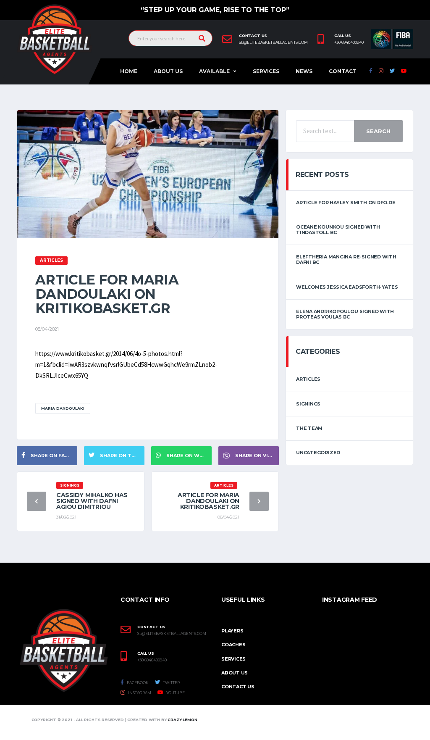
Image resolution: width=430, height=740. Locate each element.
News (304, 71)
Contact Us (237, 687)
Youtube (175, 692)
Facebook (137, 682)
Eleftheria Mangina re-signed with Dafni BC (346, 259)
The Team (309, 428)
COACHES (233, 645)
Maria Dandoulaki (62, 408)
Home (128, 71)
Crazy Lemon (182, 719)
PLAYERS (232, 631)
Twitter (171, 682)
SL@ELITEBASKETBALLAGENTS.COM (171, 634)
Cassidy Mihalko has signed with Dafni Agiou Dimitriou (92, 501)
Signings (308, 404)
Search (378, 131)
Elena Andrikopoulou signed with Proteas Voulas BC (345, 314)
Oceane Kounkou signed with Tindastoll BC (338, 229)
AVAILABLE (214, 71)
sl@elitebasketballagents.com (273, 42)
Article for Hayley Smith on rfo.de (346, 202)
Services (266, 71)
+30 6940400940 (349, 42)
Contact (343, 71)
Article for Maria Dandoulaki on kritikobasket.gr (208, 501)
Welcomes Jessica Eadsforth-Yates (347, 287)
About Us (168, 71)
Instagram (139, 692)
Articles (308, 379)
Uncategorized (318, 453)
